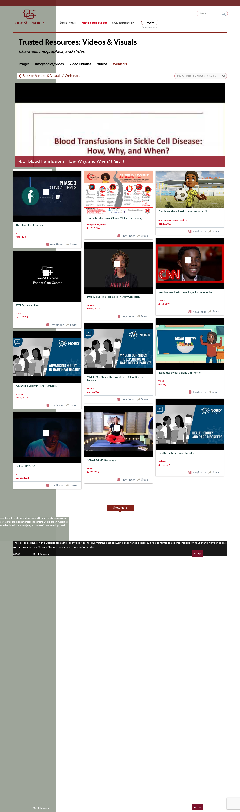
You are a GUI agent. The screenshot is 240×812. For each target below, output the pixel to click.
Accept (197, 553)
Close (16, 553)
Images (24, 64)
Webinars (120, 64)
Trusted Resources (94, 22)
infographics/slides (49, 64)
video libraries (80, 64)
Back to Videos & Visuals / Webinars (51, 76)
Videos (102, 64)
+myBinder (57, 244)
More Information (41, 554)
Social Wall (67, 22)
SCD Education (123, 22)
